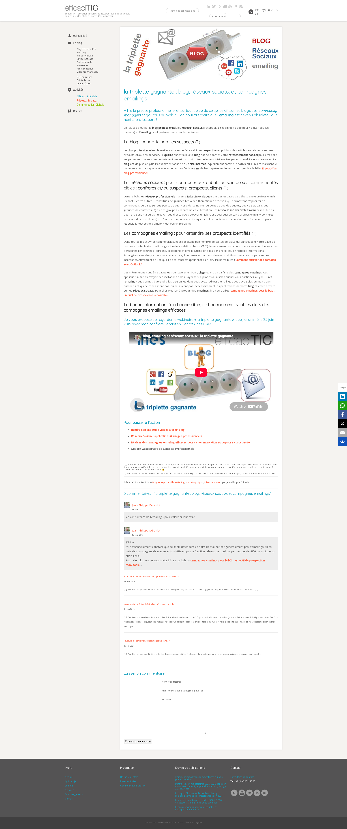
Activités (78, 89)
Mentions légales (193, 822)
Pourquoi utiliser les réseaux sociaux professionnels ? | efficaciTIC (152, 576)
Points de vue (83, 80)
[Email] (342, 432)
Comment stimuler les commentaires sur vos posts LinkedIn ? (198, 778)
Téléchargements (74, 794)
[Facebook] (342, 414)
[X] (342, 423)
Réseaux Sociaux (87, 100)
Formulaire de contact (242, 777)
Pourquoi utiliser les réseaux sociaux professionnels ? (147, 641)
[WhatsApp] (342, 405)
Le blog (77, 43)
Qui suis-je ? (80, 35)
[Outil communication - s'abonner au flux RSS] (234, 795)
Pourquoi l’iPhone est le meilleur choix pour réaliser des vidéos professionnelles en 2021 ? (199, 794)
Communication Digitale (90, 104)
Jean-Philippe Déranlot (146, 505)
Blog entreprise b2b (86, 49)
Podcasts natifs (84, 62)
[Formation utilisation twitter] (249, 795)
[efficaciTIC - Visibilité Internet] (81, 10)
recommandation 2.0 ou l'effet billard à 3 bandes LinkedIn (149, 604)
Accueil (68, 777)
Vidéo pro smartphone (87, 72)
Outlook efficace (85, 59)
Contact (77, 111)
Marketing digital (85, 55)
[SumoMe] (342, 441)
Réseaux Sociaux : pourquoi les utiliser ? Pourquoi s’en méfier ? (196, 808)
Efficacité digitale (87, 96)
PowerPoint (82, 65)
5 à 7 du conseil (84, 77)
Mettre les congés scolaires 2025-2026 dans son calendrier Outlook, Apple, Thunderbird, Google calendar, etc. (200, 786)
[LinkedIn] (342, 396)
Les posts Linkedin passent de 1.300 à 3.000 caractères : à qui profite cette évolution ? (198, 801)
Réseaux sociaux (85, 68)
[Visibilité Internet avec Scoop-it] (264, 795)
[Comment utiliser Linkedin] (257, 795)
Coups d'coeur (84, 83)
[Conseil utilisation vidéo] (242, 795)
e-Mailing (81, 52)
